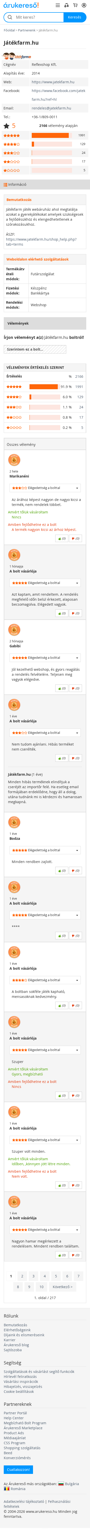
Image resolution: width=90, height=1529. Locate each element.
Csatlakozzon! (18, 1469)
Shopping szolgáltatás (22, 1447)
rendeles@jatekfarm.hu (51, 108)
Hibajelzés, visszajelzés (23, 1386)
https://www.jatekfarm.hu (53, 82)
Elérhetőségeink (17, 1330)
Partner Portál (15, 1413)
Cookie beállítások (19, 1391)
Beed (8, 1452)
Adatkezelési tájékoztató (24, 1501)
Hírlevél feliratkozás (20, 1376)
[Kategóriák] (58, 5)
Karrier (10, 1340)
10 (42, 1286)
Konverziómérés (17, 1457)
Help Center (14, 1418)
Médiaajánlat (15, 1437)
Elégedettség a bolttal (43, 488)
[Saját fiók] (84, 5)
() (63, 538)
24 (81, 407)
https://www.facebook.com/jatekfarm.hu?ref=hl (58, 95)
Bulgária (72, 1483)
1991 (79, 386)
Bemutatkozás (15, 1325)
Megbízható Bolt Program (25, 1423)
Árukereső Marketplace (23, 1428)
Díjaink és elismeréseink (24, 1335)
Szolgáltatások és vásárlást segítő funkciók (39, 1371)
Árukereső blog (16, 1344)
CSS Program (14, 1442)
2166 (79, 376)
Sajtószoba (13, 1349)
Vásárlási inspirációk (21, 1381)
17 (81, 417)
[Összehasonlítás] (66, 5)
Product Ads (14, 1433)
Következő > (62, 1286)
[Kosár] (75, 5)
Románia (18, 1488)
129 (80, 396)
